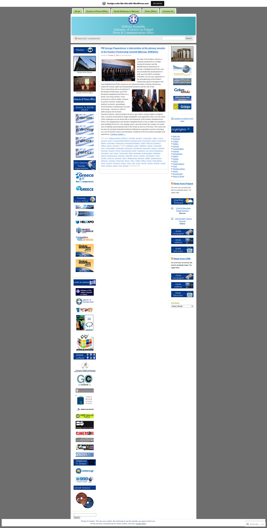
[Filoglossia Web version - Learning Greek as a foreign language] (85, 508)
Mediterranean (132, 158)
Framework (141, 151)
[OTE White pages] (85, 483)
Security (144, 163)
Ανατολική (121, 156)
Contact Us (168, 11)
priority (103, 163)
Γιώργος (136, 156)
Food (175, 166)
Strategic (157, 163)
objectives (104, 161)
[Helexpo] (85, 224)
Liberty (124, 158)
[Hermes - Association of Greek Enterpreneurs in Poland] (85, 216)
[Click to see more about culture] (85, 146)
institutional (156, 153)
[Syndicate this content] (172, 183)
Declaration (120, 148)
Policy (132, 161)
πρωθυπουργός (112, 156)
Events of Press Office (97, 11)
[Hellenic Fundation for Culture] (85, 392)
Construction (147, 138)
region (129, 163)
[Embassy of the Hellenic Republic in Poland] (85, 295)
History (175, 156)
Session (150, 163)
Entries (82, 38)
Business (139, 138)
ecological (161, 148)
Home (77, 11)
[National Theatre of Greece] (85, 428)
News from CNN (182, 259)
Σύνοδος (104, 158)
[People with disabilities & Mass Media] (85, 350)
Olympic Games (179, 169)
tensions (109, 166)
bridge (136, 146)
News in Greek (178, 176)
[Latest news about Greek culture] (84, 385)
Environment (178, 174)
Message (141, 158)
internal (103, 156)
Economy (104, 141)
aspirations (130, 146)
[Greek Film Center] (85, 411)
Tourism (176, 146)
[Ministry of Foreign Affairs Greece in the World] (85, 305)
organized (112, 161)
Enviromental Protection (122, 141)
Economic (104, 151)
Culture (176, 141)
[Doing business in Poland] (85, 271)
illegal (131, 153)
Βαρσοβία (129, 156)
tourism (109, 146)
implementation (147, 153)
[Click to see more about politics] (85, 157)
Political (137, 161)
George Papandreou (156, 151)
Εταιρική (142, 156)
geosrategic (105, 153)
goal (111, 153)
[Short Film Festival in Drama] (85, 441)
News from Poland (183, 183)
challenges (143, 146)
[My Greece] (85, 191)
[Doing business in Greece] (85, 256)
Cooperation (157, 146)
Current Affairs (110, 148)
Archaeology (177, 154)
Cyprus (160, 138)
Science (176, 151)
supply (103, 166)
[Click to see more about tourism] (85, 122)
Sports (175, 171)
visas (120, 166)
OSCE (175, 161)
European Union (135, 141)
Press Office (151, 11)
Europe (134, 151)
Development (137, 148)
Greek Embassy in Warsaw (126, 11)
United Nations (178, 164)
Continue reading (118, 134)
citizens (150, 146)
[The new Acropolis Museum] (85, 456)
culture (155, 138)
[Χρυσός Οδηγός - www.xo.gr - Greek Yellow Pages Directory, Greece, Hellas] (85, 473)
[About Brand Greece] (89, 330)
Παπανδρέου (150, 156)
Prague (149, 161)
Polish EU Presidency (153, 143)
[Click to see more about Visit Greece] (85, 169)
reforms (123, 163)
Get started (157, 3)
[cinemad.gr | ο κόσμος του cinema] (85, 435)
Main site (176, 136)
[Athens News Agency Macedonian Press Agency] (85, 312)
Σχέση (157, 156)
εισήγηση (111, 158)
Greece (154, 141)
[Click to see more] (85, 71)
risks (133, 163)
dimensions (147, 148)
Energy (110, 141)
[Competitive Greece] (85, 241)
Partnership (120, 161)
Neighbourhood (156, 158)
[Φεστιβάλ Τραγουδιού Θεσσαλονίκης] (85, 450)
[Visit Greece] (85, 182)
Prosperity (116, 163)
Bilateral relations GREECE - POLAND (122, 138)
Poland (143, 143)
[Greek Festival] (85, 418)
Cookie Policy (141, 524)
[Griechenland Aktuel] (182, 100)
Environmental (126, 151)
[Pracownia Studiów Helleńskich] (85, 372)
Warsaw (125, 166)
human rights (123, 153)
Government (146, 141)
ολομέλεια (118, 158)
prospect (109, 163)
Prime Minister (157, 161)
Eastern (154, 148)
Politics (103, 146)
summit (162, 163)
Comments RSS (94, 38)
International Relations (132, 143)
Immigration (111, 143)
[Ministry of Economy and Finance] (85, 208)
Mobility (147, 158)
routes (138, 163)
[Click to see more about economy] (85, 134)
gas (147, 151)
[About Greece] (80, 330)
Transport (115, 146)
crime (103, 148)
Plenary (127, 161)
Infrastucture (120, 143)
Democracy (128, 148)
